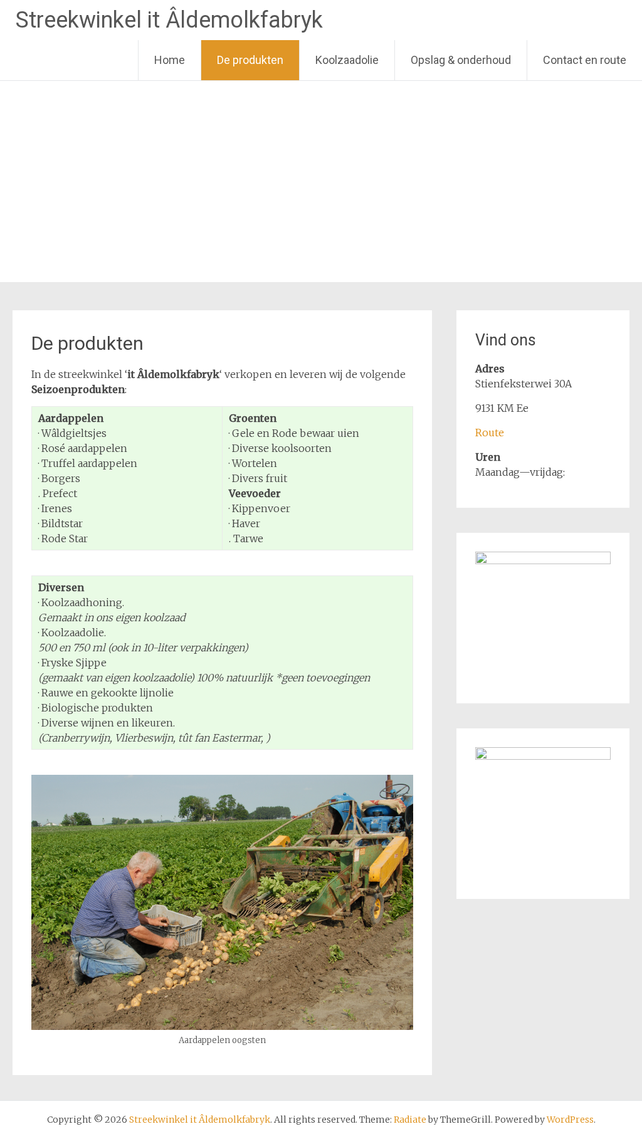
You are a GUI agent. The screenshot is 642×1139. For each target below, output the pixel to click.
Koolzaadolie (347, 59)
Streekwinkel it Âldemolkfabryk (169, 20)
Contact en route (584, 59)
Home (169, 59)
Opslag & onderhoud (461, 59)
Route (489, 432)
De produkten (250, 59)
